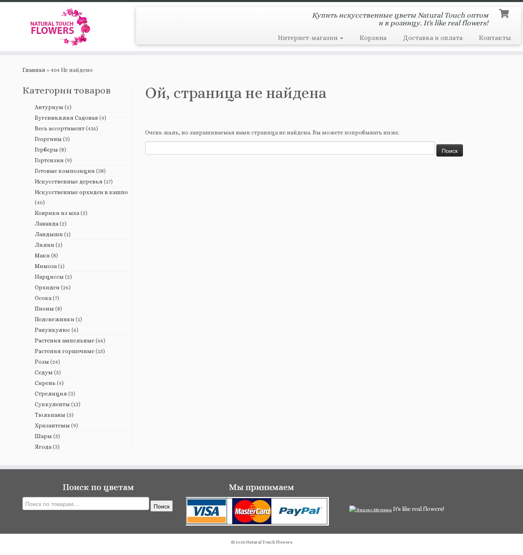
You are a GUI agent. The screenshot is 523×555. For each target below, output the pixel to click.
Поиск (162, 506)
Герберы (46, 149)
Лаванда (46, 223)
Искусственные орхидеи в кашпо (81, 192)
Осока (43, 298)
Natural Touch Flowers (269, 542)
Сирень (45, 383)
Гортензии (49, 160)
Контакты (495, 38)
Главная (33, 70)
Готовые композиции (65, 171)
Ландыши (49, 234)
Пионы (44, 308)
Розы (42, 361)
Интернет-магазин (308, 38)
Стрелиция (51, 393)
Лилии (44, 245)
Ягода (43, 446)
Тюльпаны (50, 415)
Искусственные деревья (69, 181)
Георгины (48, 139)
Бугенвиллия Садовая (66, 117)
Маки (42, 255)
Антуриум (49, 107)
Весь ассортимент (60, 128)
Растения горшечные (64, 351)
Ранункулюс (52, 330)
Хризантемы (52, 425)
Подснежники (54, 319)
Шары (43, 436)
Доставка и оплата (433, 38)
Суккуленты (52, 404)
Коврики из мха (57, 213)
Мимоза (46, 266)
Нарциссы (49, 276)
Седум (44, 372)
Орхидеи (47, 287)
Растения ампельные (64, 340)
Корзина (373, 38)
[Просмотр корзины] (505, 12)
